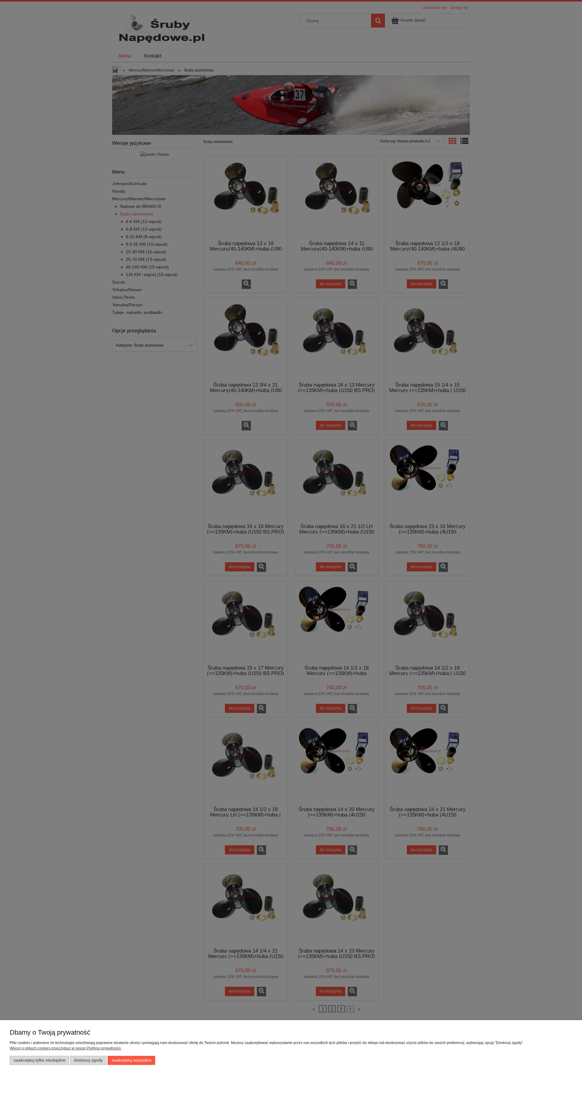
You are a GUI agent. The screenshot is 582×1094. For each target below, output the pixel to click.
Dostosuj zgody (88, 1060)
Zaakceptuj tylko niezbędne (39, 1060)
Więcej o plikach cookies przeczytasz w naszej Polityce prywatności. (66, 1048)
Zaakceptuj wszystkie (132, 1060)
